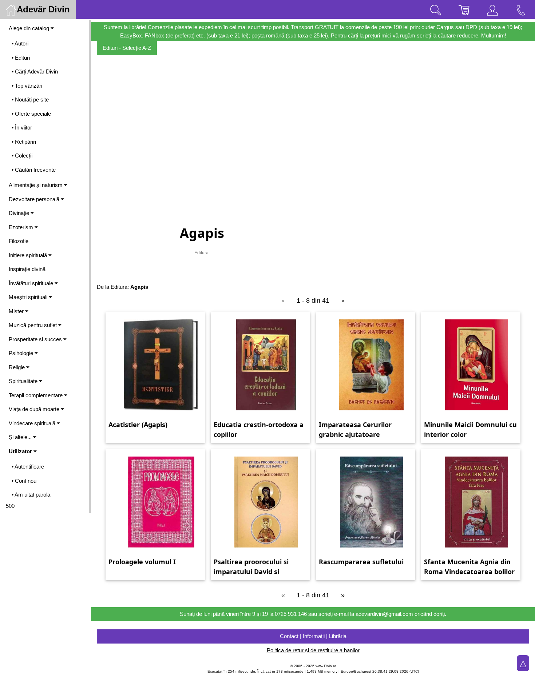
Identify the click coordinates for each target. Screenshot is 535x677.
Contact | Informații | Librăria (313, 636)
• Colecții (22, 155)
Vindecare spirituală (33, 423)
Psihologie (22, 353)
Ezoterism (22, 227)
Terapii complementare (36, 395)
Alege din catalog (30, 28)
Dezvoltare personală (35, 199)
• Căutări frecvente (34, 170)
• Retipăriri (24, 142)
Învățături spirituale (32, 283)
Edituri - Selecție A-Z (127, 48)
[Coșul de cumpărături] (464, 9)
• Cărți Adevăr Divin (35, 71)
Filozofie (18, 241)
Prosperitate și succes (36, 339)
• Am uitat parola (31, 494)
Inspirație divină (27, 269)
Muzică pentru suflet (33, 325)
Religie (17, 367)
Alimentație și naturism (36, 185)
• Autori (20, 43)
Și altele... (21, 437)
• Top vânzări (27, 86)
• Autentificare (28, 466)
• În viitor (22, 127)
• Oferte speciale (31, 114)
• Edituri (21, 58)
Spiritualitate (24, 381)
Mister (17, 311)
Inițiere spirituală (28, 255)
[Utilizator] (492, 9)
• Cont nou (24, 481)
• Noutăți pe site (30, 99)
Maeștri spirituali (29, 297)
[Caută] (435, 9)
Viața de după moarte (35, 409)
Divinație (20, 213)
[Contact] (521, 9)
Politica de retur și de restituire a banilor (313, 650)
